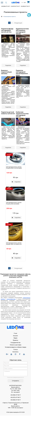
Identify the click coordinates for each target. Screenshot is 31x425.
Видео (15, 338)
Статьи (15, 349)
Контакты (15, 352)
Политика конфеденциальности (15, 377)
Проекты (15, 340)
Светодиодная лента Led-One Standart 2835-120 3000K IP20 (14, 243)
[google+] (7, 355)
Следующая (18, 23)
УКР (25, 2)
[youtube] (11, 355)
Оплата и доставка (15, 345)
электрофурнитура (11, 299)
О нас (15, 333)
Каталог (15, 335)
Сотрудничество (15, 342)
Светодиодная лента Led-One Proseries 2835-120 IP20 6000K (14, 167)
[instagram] (15, 355)
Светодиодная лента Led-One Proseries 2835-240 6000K (13, 203)
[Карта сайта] (24, 354)
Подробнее (17, 182)
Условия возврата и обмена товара (15, 347)
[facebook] (20, 355)
